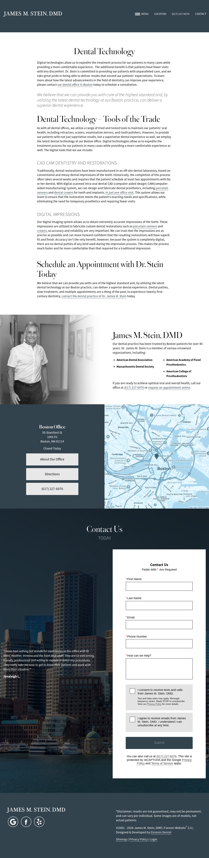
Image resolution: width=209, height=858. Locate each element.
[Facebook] (26, 822)
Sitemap (121, 839)
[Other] (39, 822)
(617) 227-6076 (134, 388)
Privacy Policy (154, 704)
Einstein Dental (161, 832)
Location (160, 14)
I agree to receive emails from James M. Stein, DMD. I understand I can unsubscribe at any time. (162, 722)
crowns (42, 231)
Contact (200, 14)
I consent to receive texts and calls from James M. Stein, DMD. (161, 696)
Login (153, 839)
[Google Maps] (13, 822)
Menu (145, 14)
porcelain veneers (145, 226)
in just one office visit (119, 192)
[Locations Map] (156, 456)
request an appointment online (169, 388)
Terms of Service (162, 763)
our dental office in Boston (75, 85)
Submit (159, 742)
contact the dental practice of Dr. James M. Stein (94, 296)
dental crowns (63, 192)
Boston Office (52, 426)
